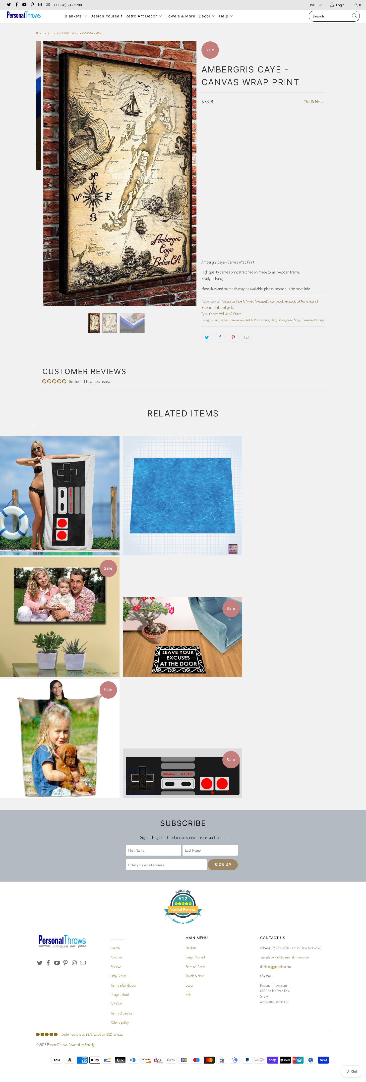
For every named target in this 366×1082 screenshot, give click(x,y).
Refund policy (120, 1022)
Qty (203, 212)
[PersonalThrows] (32, 15)
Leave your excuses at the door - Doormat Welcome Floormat (182, 637)
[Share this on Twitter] (206, 337)
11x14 (220, 132)
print (289, 320)
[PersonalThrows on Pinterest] (32, 5)
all (218, 301)
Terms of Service (121, 1013)
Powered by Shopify (82, 1044)
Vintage (319, 320)
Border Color (211, 190)
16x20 (247, 132)
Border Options (212, 146)
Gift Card (116, 1004)
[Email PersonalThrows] (47, 5)
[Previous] (45, 173)
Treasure (307, 320)
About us (116, 957)
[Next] (188, 173)
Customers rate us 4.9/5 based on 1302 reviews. (92, 1034)
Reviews (116, 966)
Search (115, 948)
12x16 (233, 132)
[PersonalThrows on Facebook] (16, 5)
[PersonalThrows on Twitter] (8, 5)
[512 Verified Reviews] (183, 927)
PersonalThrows (57, 1044)
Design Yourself (106, 16)
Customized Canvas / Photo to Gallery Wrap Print (60, 617)
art (216, 320)
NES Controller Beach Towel (60, 495)
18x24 (261, 132)
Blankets (74, 16)
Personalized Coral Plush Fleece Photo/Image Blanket (60, 738)
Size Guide (312, 101)
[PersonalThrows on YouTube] (24, 5)
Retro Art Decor (141, 16)
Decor (205, 16)
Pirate (281, 320)
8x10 (207, 132)
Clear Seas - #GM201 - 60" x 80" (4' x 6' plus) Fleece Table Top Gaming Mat (182, 495)
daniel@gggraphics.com (275, 966)
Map (273, 320)
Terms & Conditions (123, 985)
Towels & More (180, 16)
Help (224, 16)
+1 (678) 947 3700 (68, 5)
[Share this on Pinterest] (233, 337)
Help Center (118, 976)
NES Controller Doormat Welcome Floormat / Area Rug (182, 773)
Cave (266, 320)
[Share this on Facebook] (220, 337)
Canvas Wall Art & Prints (237, 301)
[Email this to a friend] (246, 337)
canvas (224, 320)
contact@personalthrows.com (290, 957)
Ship (297, 320)
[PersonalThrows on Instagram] (40, 5)
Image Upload (120, 994)
